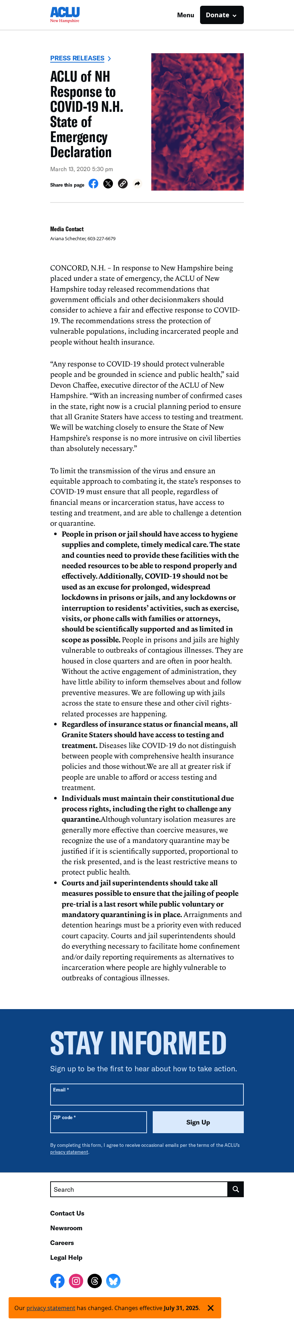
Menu (185, 15)
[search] (236, 1189)
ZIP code (64, 1117)
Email (60, 1089)
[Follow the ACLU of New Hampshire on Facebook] (57, 1282)
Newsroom (66, 1228)
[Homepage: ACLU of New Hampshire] (75, 15)
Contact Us (67, 1213)
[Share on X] (108, 186)
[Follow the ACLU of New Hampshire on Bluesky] (113, 1282)
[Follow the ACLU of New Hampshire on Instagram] (76, 1282)
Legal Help (66, 1257)
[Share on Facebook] (93, 186)
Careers (62, 1242)
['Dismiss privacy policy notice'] (210, 1308)
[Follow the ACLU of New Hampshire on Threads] (94, 1282)
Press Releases (77, 58)
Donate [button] (217, 14)
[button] (123, 185)
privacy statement (69, 1152)
